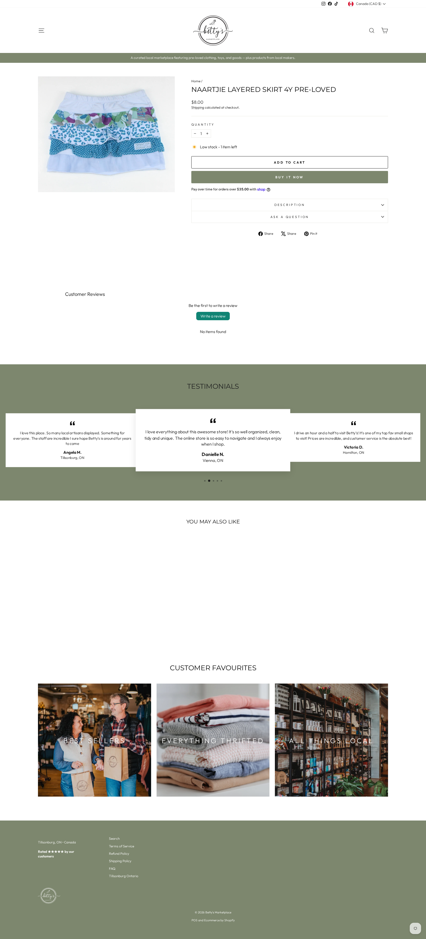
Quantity (202, 124)
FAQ (112, 868)
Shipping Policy (120, 861)
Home (195, 81)
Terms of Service (121, 846)
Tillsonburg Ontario (123, 876)
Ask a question (289, 217)
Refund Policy (119, 853)
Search (114, 838)
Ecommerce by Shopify (219, 920)
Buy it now (289, 177)
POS (194, 920)
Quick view (80, 614)
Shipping (197, 107)
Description (289, 205)
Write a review (213, 316)
